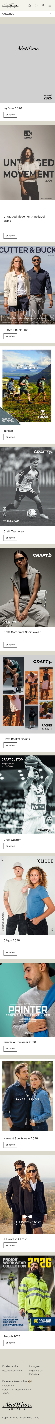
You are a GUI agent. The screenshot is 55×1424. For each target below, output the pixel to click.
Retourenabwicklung (12, 1370)
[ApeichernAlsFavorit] (36, 6)
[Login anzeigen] (43, 6)
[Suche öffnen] (29, 6)
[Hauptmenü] (50, 6)
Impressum (8, 1385)
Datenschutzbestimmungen (16, 1389)
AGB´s (5, 1393)
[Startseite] (10, 6)
